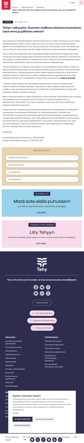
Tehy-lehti (9, 382)
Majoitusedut (10, 362)
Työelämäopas (52, 337)
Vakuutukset (10, 358)
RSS (76, 437)
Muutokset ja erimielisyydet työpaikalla (51, 358)
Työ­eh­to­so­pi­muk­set (53, 341)
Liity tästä (41, 244)
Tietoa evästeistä (12, 437)
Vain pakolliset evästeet (44, 419)
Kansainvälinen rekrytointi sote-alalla (54, 366)
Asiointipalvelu (15, 179)
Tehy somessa (42, 303)
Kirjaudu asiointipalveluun (44, 321)
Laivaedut (9, 365)
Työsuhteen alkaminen (54, 345)
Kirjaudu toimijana (44, 328)
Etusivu (15, 7)
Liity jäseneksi (15, 172)
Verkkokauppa (11, 386)
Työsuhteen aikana (52, 348)
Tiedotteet (40, 7)
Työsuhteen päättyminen (55, 352)
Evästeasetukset (22, 425)
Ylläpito (8, 440)
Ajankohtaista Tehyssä (18, 158)
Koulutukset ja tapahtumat (11, 378)
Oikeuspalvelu (11, 351)
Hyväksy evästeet (23, 419)
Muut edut (9, 373)
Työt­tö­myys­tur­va (12, 355)
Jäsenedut (10, 337)
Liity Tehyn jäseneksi (44, 313)
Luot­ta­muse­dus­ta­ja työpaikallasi (13, 342)
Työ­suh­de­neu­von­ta (13, 347)
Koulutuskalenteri (16, 165)
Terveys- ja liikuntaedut (15, 369)
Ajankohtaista (27, 7)
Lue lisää (41, 213)
